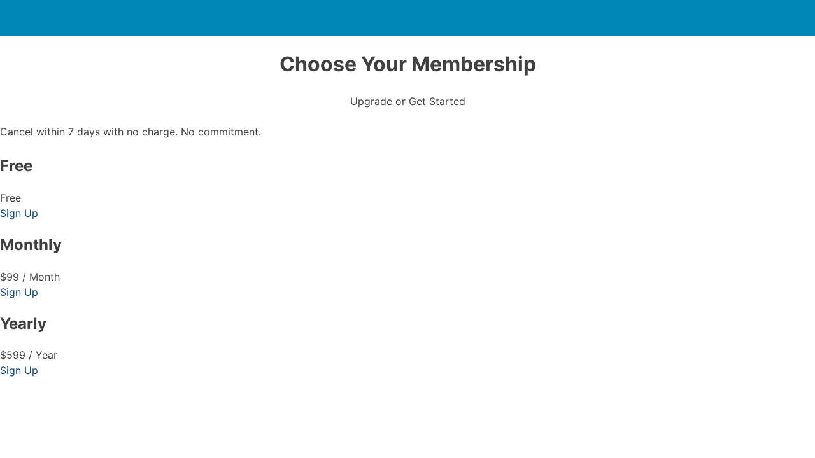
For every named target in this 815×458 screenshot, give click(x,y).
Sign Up (19, 213)
